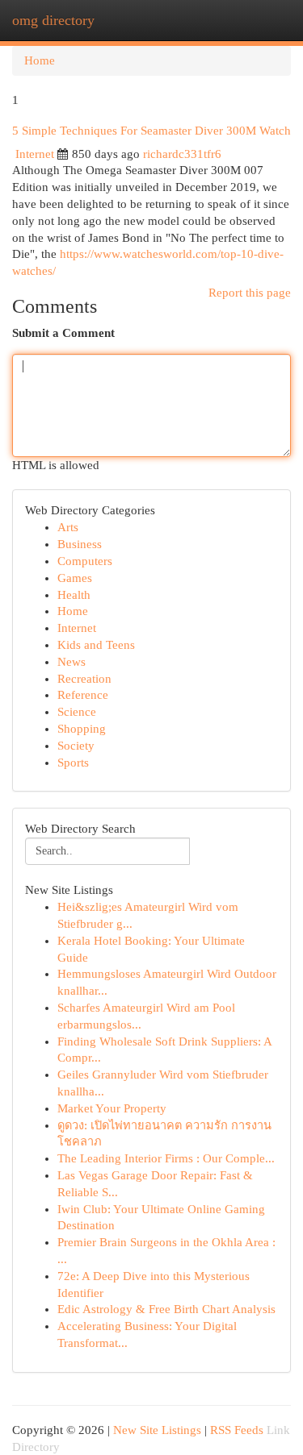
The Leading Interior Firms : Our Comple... (166, 1158)
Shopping (81, 728)
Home (39, 60)
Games (74, 578)
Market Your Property (111, 1108)
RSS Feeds (236, 1430)
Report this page (249, 292)
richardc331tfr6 (182, 154)
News (71, 661)
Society (76, 745)
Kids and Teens (96, 644)
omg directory (53, 20)
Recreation (84, 678)
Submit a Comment (63, 332)
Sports (73, 762)
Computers (84, 561)
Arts (67, 527)
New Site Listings (157, 1430)
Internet (34, 154)
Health (73, 594)
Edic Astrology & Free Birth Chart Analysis (166, 1309)
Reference (82, 694)
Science (76, 711)
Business (79, 544)
